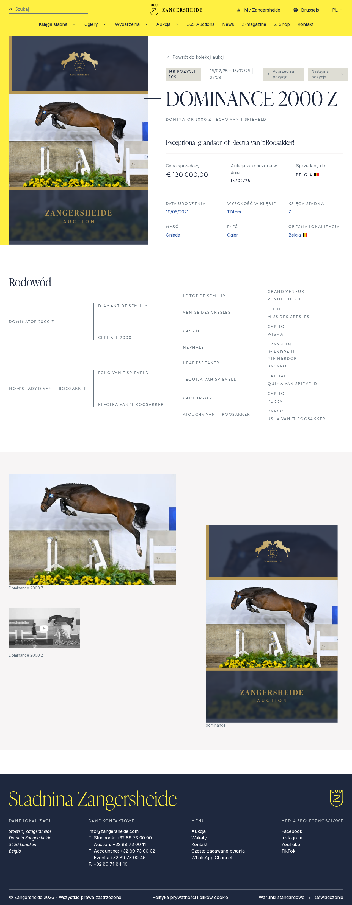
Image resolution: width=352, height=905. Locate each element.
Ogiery (91, 24)
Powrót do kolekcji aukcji (198, 57)
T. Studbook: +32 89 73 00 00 (120, 838)
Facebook (291, 831)
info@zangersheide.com (114, 831)
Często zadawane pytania (218, 851)
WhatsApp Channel (211, 857)
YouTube (290, 844)
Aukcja (163, 24)
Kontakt (306, 24)
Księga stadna (53, 24)
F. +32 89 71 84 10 (108, 864)
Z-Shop (282, 24)
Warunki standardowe (281, 897)
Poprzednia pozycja (283, 74)
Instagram (291, 838)
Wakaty (199, 838)
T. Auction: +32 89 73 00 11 (117, 844)
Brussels (310, 10)
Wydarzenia (127, 24)
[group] (92, 532)
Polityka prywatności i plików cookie (190, 897)
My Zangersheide (262, 10)
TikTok (288, 851)
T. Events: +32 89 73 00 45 (117, 857)
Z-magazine (254, 24)
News (228, 24)
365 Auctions (201, 24)
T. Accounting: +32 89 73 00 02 (122, 851)
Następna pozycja (320, 74)
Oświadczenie (329, 897)
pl (335, 10)
